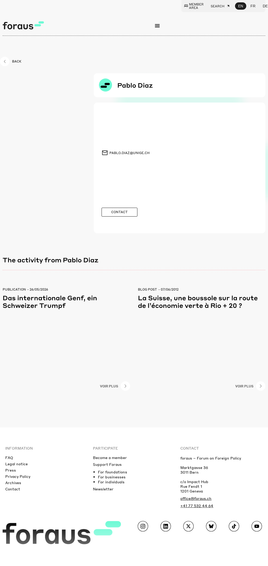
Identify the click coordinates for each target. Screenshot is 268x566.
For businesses (112, 476)
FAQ (9, 457)
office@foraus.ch (195, 498)
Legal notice (16, 463)
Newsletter (103, 488)
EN (240, 6)
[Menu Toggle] (157, 25)
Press (10, 470)
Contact (12, 488)
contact (189, 448)
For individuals (111, 481)
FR (252, 6)
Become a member (110, 457)
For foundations (112, 471)
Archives (13, 482)
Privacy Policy (17, 476)
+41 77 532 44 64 (196, 505)
